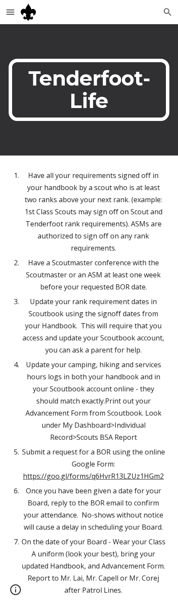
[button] (10, 12)
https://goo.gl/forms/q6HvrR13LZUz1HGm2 (93, 476)
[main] (89, 90)
